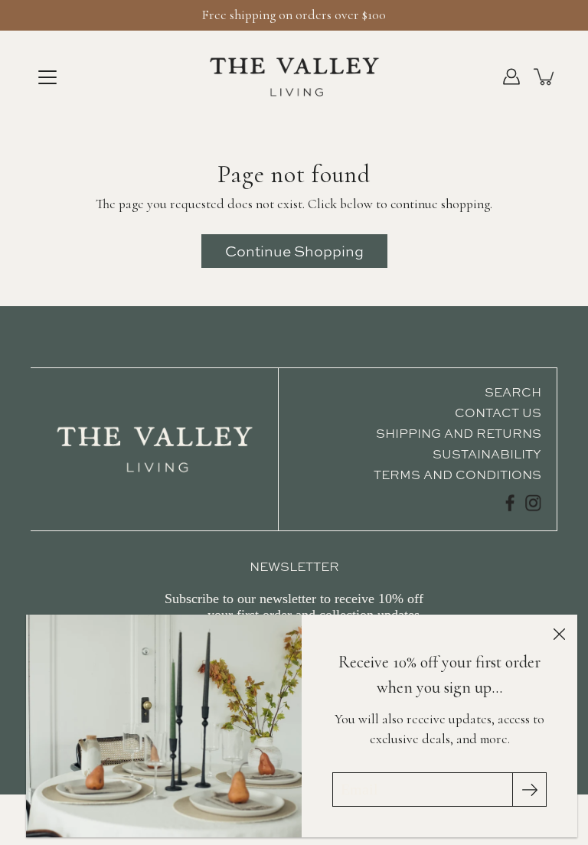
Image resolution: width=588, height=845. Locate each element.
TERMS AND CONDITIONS (457, 474)
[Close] (559, 633)
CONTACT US (498, 412)
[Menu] (47, 77)
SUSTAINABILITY (487, 453)
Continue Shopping (294, 251)
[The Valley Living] (294, 76)
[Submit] (529, 789)
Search (513, 391)
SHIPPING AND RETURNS (458, 433)
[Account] (511, 76)
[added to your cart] (545, 76)
